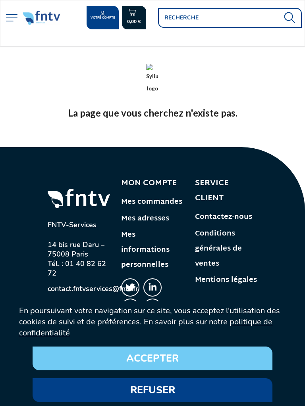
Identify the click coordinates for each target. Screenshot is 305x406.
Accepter (152, 358)
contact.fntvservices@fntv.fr (93, 288)
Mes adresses (145, 218)
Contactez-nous (223, 217)
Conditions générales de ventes (218, 248)
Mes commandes (151, 202)
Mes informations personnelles (145, 250)
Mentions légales (226, 280)
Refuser (152, 390)
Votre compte (103, 17)
